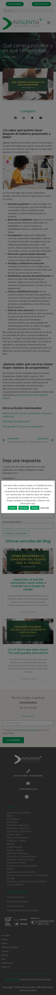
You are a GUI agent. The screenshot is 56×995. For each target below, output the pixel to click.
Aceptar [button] (12, 508)
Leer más (44, 507)
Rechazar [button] (23, 508)
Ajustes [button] (35, 508)
